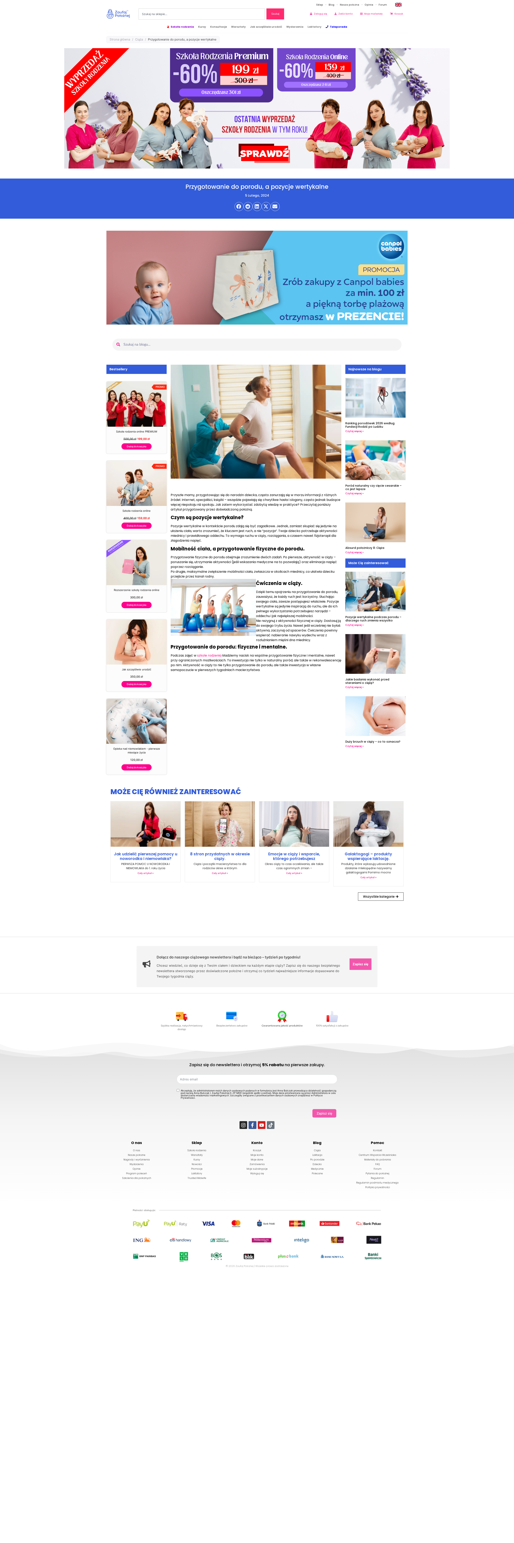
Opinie (369, 4)
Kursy (202, 27)
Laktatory (314, 27)
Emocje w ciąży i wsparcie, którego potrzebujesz (294, 856)
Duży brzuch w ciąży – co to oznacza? (372, 742)
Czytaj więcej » (354, 431)
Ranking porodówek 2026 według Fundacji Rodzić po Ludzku (370, 425)
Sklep (319, 4)
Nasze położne (349, 4)
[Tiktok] (270, 1125)
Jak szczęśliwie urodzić (266, 27)
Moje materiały (373, 13)
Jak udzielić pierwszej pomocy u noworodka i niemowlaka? (145, 856)
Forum (383, 4)
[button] (239, 206)
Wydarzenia (294, 27)
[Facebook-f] (252, 1125)
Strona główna (120, 39)
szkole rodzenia (209, 655)
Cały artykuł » (146, 873)
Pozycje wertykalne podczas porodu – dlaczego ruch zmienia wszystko (373, 618)
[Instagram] (243, 1125)
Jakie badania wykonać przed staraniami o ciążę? (367, 681)
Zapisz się (360, 964)
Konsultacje (218, 27)
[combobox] (202, 14)
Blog (332, 4)
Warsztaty (238, 27)
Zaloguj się (320, 13)
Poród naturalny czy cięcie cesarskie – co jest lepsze (373, 487)
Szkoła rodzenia (182, 27)
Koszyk (399, 13)
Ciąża (139, 39)
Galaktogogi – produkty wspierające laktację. (368, 856)
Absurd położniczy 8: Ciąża (364, 548)
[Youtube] (261, 1125)
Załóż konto (345, 13)
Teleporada (338, 27)
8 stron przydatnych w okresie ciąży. (220, 856)
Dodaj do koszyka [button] (136, 446)
